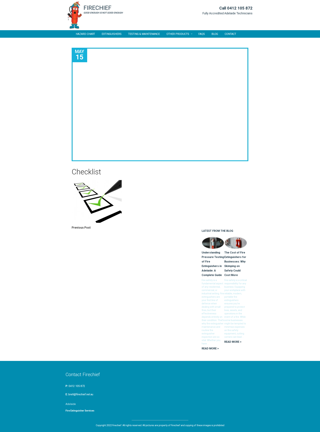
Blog (215, 34)
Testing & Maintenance (144, 34)
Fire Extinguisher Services (80, 410)
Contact (230, 34)
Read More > (210, 348)
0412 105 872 (239, 8)
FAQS (201, 34)
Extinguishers (112, 34)
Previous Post (81, 227)
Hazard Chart (85, 34)
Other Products (177, 34)
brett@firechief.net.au (80, 394)
